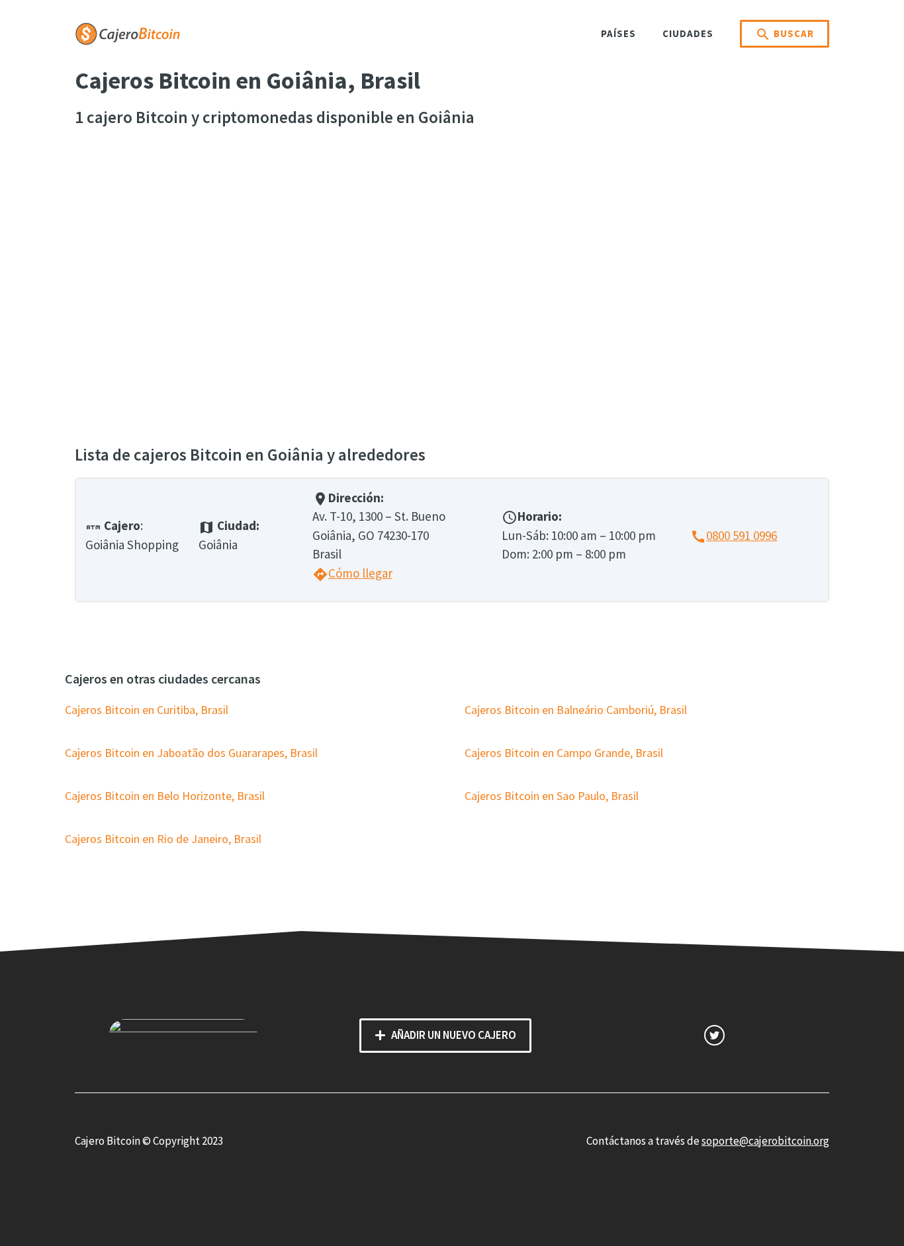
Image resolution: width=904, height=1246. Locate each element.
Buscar (784, 34)
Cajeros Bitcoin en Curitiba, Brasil (146, 709)
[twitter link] (714, 1035)
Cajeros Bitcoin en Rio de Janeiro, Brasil (163, 838)
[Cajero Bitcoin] (128, 32)
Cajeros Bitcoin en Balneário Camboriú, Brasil (576, 709)
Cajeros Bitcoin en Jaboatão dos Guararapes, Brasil (191, 752)
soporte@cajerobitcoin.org (765, 1141)
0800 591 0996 (733, 535)
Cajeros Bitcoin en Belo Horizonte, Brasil (165, 795)
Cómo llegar (352, 573)
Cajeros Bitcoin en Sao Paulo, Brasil (552, 795)
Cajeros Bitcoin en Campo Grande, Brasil (564, 752)
